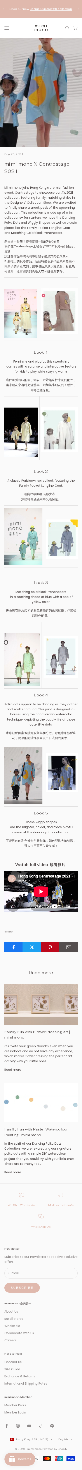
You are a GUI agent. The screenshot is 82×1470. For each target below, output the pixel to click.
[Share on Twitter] (32, 947)
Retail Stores (13, 1319)
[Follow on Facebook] (6, 1426)
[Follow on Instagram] (18, 1426)
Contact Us (13, 1362)
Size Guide (12, 1369)
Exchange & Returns (19, 1376)
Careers (10, 1340)
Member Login (15, 1412)
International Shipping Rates (25, 1383)
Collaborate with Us (19, 1333)
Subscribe (22, 1288)
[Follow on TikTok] (40, 1426)
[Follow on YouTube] (29, 1426)
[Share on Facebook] (13, 947)
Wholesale (12, 1326)
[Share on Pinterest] (50, 947)
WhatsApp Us (41, 1227)
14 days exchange (60, 1205)
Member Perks (15, 1405)
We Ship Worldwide (21, 1205)
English (63, 1439)
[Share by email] (68, 947)
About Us (11, 1311)
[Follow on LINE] (52, 1426)
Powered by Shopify (54, 1448)
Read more (12, 1069)
